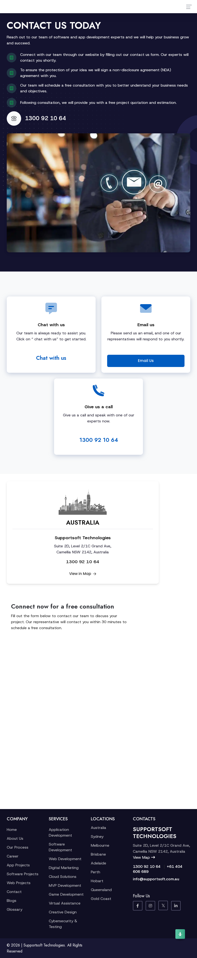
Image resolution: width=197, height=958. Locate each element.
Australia (98, 827)
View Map (142, 857)
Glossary (14, 909)
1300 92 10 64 (45, 118)
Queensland (101, 889)
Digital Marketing (64, 867)
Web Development (65, 858)
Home (12, 829)
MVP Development (65, 885)
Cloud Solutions (62, 876)
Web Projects (19, 882)
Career (12, 856)
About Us (15, 838)
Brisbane (98, 854)
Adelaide (98, 863)
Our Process (17, 847)
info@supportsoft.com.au (156, 878)
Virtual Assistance (64, 903)
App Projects (18, 865)
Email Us (146, 360)
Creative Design (63, 912)
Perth (95, 872)
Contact (14, 891)
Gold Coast (101, 898)
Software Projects (22, 873)
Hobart (97, 880)
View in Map (80, 573)
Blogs (11, 900)
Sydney (97, 836)
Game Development (66, 894)
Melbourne (100, 845)
